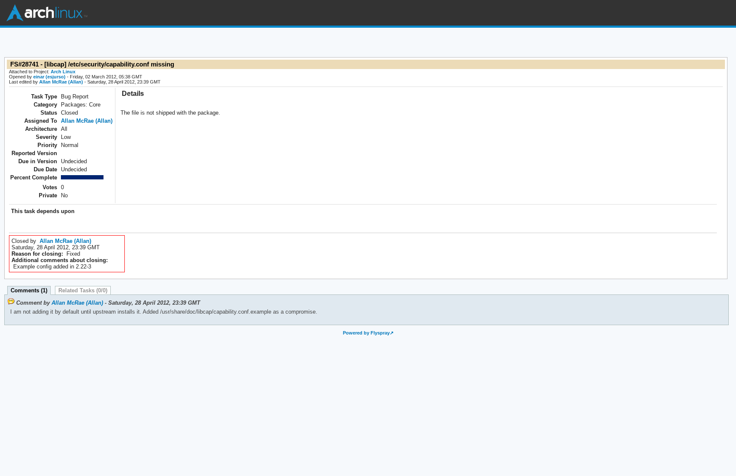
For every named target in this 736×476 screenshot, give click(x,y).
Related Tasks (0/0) (82, 290)
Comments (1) (29, 290)
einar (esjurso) (49, 76)
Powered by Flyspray (366, 332)
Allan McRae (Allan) (61, 81)
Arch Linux (46, 12)
